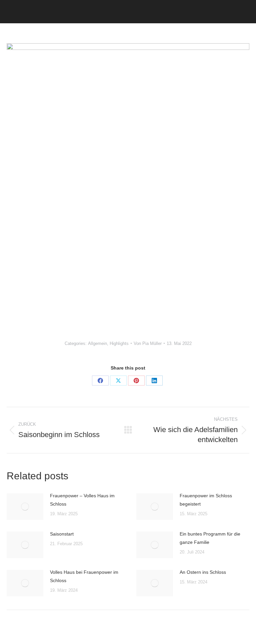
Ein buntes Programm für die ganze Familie (210, 538)
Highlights (119, 343)
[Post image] (25, 506)
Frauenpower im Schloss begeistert (206, 500)
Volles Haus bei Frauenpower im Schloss (84, 576)
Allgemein (97, 343)
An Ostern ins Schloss (203, 572)
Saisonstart (62, 534)
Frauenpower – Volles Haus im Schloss (82, 500)
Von (148, 343)
